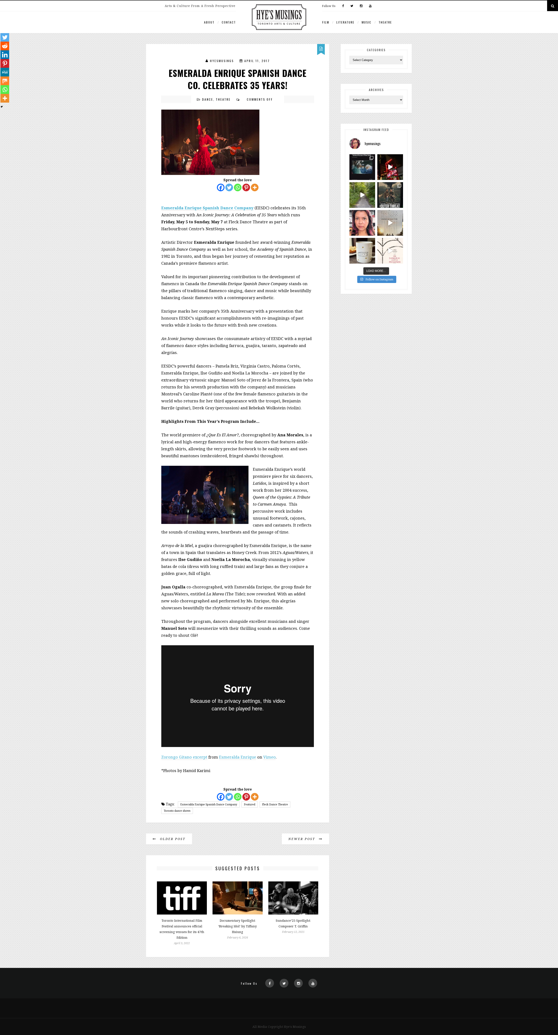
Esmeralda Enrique (237, 757)
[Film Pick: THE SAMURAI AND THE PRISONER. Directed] (390, 251)
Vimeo (269, 757)
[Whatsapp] (238, 187)
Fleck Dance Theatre (275, 804)
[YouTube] (369, 6)
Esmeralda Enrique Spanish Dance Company (208, 804)
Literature (345, 22)
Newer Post (302, 839)
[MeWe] (4, 72)
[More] (255, 187)
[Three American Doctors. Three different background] (390, 223)
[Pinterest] (246, 187)
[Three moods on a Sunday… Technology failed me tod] (362, 223)
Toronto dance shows (177, 811)
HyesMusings (222, 60)
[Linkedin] (4, 54)
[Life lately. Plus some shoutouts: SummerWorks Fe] (362, 195)
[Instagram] (361, 6)
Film (325, 22)
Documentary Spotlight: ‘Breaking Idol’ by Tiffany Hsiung (237, 926)
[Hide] (1, 106)
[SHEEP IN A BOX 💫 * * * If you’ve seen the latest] (362, 251)
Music (366, 22)
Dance (207, 99)
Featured (249, 804)
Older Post (171, 839)
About (209, 22)
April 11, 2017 (257, 60)
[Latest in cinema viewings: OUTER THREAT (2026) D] (390, 195)
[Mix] (4, 80)
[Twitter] (352, 6)
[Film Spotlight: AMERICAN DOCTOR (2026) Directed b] (362, 167)
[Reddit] (4, 46)
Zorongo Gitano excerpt (184, 757)
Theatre (385, 22)
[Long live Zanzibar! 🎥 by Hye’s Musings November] (390, 167)
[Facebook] (343, 6)
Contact (229, 22)
